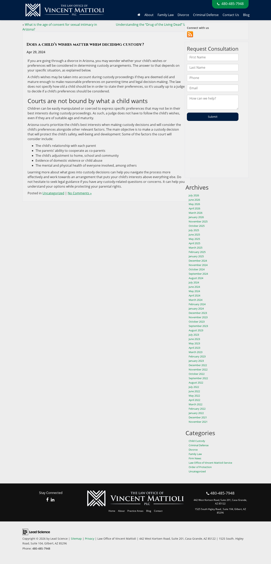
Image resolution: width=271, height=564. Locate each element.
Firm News (195, 458)
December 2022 (198, 365)
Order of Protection (200, 467)
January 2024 (196, 308)
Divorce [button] (183, 15)
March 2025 (195, 247)
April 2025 (194, 243)
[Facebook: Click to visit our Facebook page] (47, 500)
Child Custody (197, 441)
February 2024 (197, 304)
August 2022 (196, 382)
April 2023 (194, 347)
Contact (158, 511)
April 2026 (194, 208)
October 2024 (197, 269)
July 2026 (194, 195)
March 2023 (195, 352)
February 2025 (197, 252)
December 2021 (198, 417)
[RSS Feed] (190, 34)
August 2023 (196, 330)
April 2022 (194, 400)
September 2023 (198, 326)
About (121, 511)
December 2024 (198, 260)
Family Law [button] (166, 15)
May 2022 (194, 395)
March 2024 (195, 300)
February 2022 (197, 408)
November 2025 (198, 221)
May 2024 (194, 291)
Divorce (193, 449)
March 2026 (195, 213)
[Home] (139, 15)
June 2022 (194, 391)
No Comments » (80, 193)
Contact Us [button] (231, 15)
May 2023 (194, 343)
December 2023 (198, 313)
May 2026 (194, 204)
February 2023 (197, 356)
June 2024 (194, 287)
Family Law (195, 454)
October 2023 (197, 321)
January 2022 (196, 413)
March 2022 (195, 404)
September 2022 (198, 378)
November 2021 (198, 421)
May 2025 (194, 239)
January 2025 (196, 256)
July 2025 (194, 230)
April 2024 (194, 295)
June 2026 (194, 199)
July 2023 (194, 334)
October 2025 (197, 226)
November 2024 (198, 265)
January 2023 (196, 361)
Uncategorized (53, 193)
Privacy (89, 538)
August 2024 (196, 278)
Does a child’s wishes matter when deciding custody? (85, 44)
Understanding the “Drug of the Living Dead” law (152, 24)
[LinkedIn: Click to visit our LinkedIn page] (52, 500)
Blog (246, 15)
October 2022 (197, 374)
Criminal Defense (206, 15)
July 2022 (194, 387)
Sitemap (76, 538)
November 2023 (198, 317)
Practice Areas (135, 511)
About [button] (149, 15)
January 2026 (196, 217)
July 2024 (194, 282)
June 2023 (194, 339)
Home (112, 511)
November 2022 (198, 369)
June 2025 (194, 234)
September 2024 (198, 273)
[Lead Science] (36, 531)
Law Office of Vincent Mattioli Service (210, 462)
